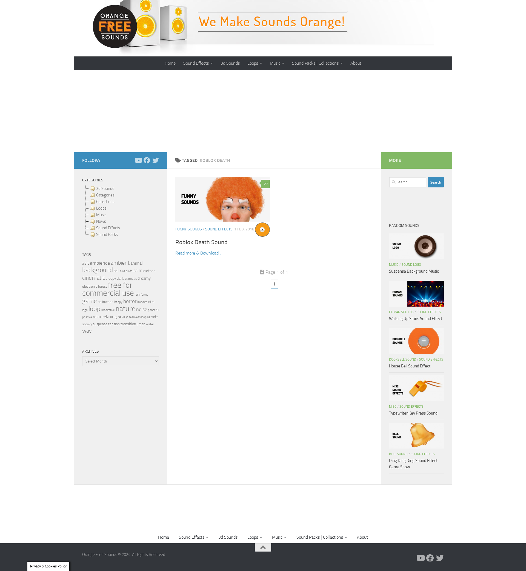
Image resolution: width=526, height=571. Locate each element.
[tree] (120, 211)
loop (94, 309)
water (150, 324)
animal (136, 263)
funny (144, 294)
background (97, 270)
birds (129, 271)
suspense (100, 324)
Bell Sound (398, 454)
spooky (87, 324)
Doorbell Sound (402, 359)
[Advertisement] (263, 111)
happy (118, 302)
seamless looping (139, 317)
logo (85, 310)
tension (114, 324)
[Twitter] (155, 160)
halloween (105, 302)
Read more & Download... (198, 253)
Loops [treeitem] (101, 208)
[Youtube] (138, 160)
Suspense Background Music (414, 271)
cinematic (93, 277)
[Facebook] (147, 160)
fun (137, 294)
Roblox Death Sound (201, 242)
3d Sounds (230, 63)
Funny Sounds (188, 229)
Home (170, 63)
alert (85, 263)
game (89, 301)
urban (141, 324)
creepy (111, 278)
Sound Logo (411, 265)
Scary (123, 316)
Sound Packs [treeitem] (107, 234)
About (355, 63)
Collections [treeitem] (105, 201)
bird (122, 271)
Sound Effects (196, 63)
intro (151, 302)
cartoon (149, 271)
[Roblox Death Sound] (222, 199)
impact (142, 302)
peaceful (153, 310)
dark (120, 278)
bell (116, 271)
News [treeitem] (101, 221)
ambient (120, 263)
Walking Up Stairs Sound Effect (415, 318)
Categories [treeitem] (105, 195)
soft (154, 317)
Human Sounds (401, 312)
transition (128, 324)
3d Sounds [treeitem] (105, 188)
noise (141, 309)
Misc (392, 407)
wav (87, 330)
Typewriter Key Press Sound (413, 413)
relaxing (109, 316)
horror (129, 301)
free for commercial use (108, 289)
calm (137, 270)
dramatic (131, 279)
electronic (89, 286)
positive (87, 317)
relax (97, 316)
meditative (108, 310)
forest (102, 286)
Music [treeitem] (101, 214)
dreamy (144, 278)
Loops (252, 63)
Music (275, 63)
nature (125, 308)
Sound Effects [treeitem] (108, 227)
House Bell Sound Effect (409, 366)
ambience (100, 263)
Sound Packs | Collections (315, 63)
